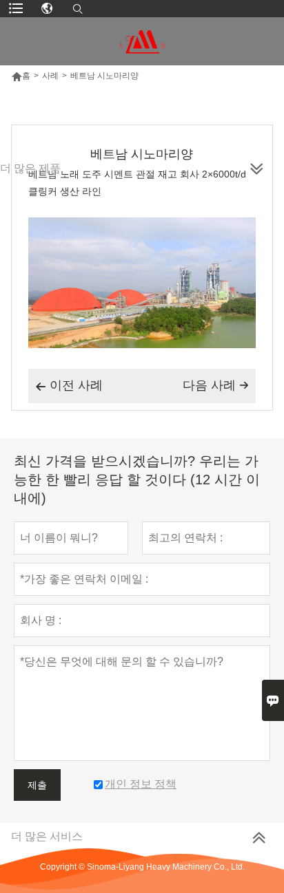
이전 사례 (69, 385)
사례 (50, 75)
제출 (37, 784)
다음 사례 (216, 385)
